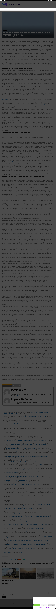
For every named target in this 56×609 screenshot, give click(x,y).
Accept (37, 605)
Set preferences (51, 605)
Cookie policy (40, 607)
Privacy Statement (46, 607)
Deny (44, 605)
